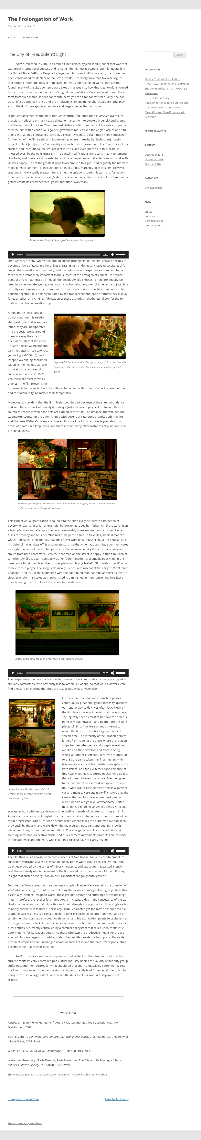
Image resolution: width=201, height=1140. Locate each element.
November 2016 (154, 159)
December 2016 (154, 154)
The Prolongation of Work (40, 18)
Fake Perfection (117, 1099)
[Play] (13, 255)
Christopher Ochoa (96, 1074)
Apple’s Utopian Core (23, 1099)
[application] (68, 254)
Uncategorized (45, 1074)
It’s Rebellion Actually (157, 98)
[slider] (121, 254)
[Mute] (112, 255)
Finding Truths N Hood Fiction (162, 79)
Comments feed (154, 220)
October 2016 (153, 164)
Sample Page (30, 37)
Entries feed (152, 216)
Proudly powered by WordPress (25, 1123)
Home (11, 37)
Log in (148, 211)
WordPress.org (153, 225)
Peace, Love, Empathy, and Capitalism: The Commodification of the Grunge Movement (167, 88)
